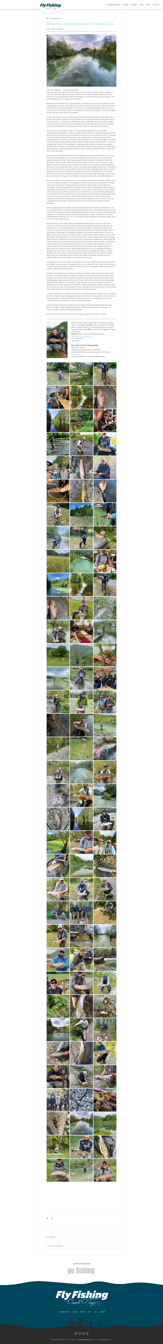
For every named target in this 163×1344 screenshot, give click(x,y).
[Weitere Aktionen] (115, 18)
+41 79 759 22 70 (71, 1339)
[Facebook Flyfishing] (79, 1333)
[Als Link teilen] (52, 1218)
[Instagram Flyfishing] (84, 1333)
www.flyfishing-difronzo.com (104, 1339)
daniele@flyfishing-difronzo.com (86, 1339)
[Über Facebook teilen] (47, 1218)
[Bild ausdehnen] (58, 373)
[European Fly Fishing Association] (74, 1333)
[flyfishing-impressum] (88, 1333)
